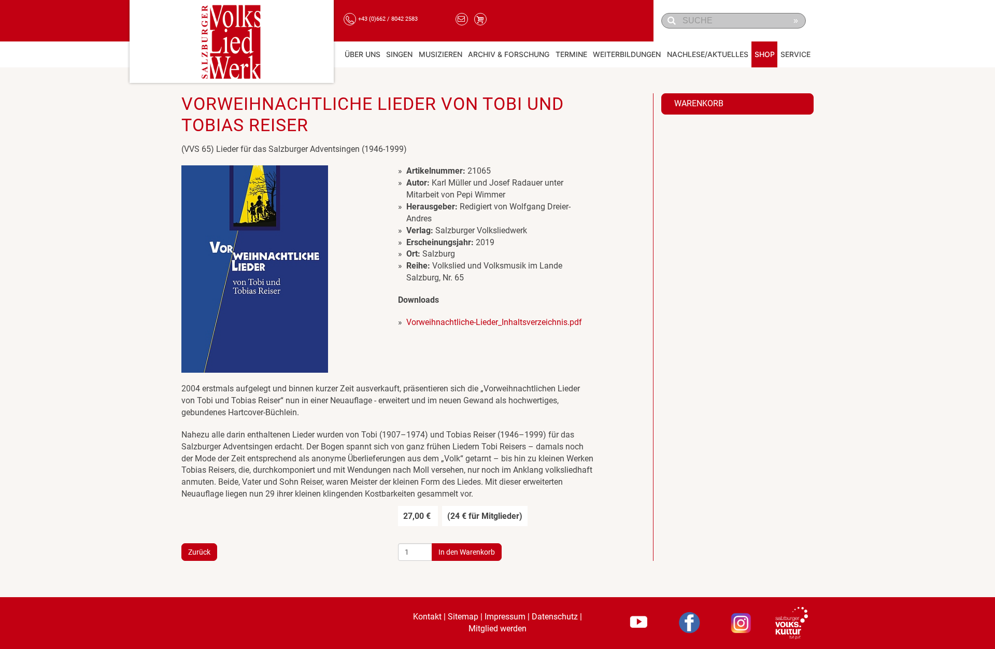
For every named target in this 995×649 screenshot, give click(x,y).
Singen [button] (399, 54)
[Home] (232, 41)
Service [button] (795, 54)
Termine (571, 54)
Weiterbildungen (627, 54)
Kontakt (427, 617)
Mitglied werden (497, 628)
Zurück (199, 552)
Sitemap (463, 617)
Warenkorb (698, 103)
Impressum (505, 617)
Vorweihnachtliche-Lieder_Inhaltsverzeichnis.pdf (494, 322)
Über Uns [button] (362, 54)
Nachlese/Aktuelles (707, 54)
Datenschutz (555, 617)
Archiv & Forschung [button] (508, 54)
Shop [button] (765, 54)
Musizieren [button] (440, 54)
